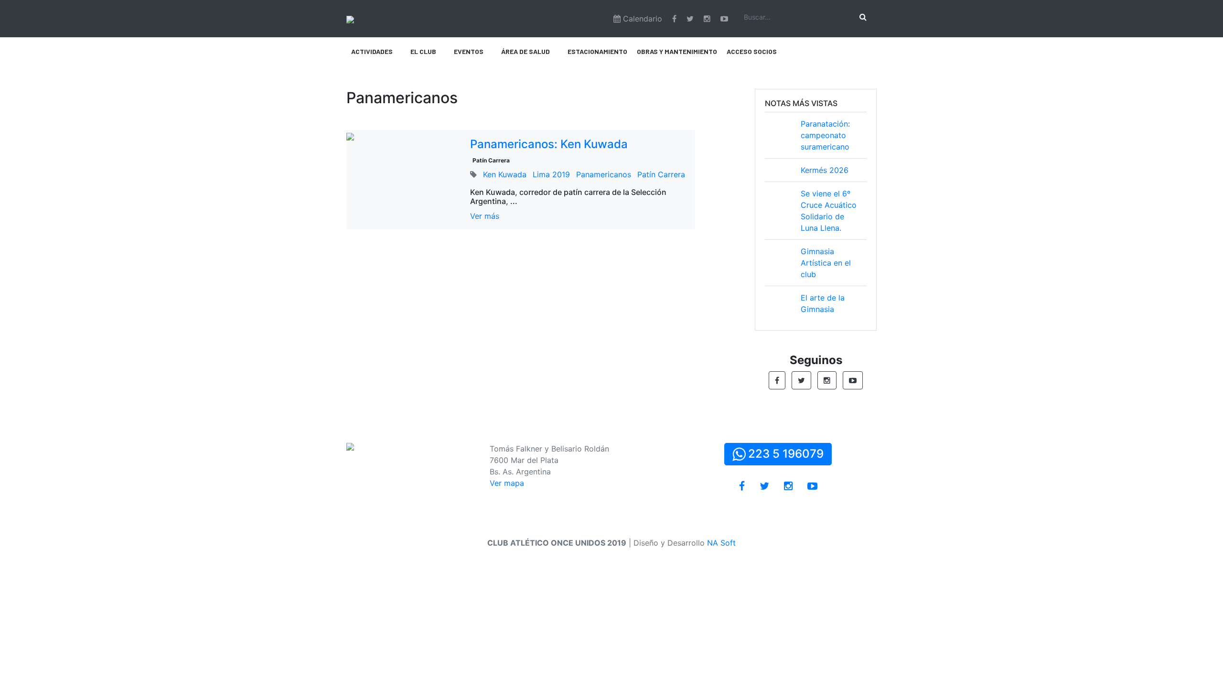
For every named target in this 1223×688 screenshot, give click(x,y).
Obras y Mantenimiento (677, 51)
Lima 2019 (551, 174)
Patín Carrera (491, 160)
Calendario (641, 18)
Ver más (484, 216)
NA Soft (721, 543)
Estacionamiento (597, 51)
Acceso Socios (752, 51)
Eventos (468, 51)
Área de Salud (525, 51)
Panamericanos (603, 174)
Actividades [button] (372, 51)
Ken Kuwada (504, 174)
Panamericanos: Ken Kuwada (549, 144)
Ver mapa (507, 483)
